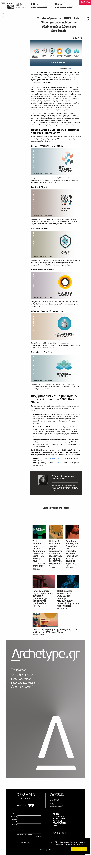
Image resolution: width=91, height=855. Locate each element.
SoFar (49, 850)
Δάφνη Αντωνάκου (75, 69)
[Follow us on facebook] (57, 833)
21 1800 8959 (54, 799)
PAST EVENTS (59, 823)
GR (3, 16)
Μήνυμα (14, 824)
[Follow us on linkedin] (60, 833)
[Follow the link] (43, 483)
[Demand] (26, 801)
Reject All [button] (63, 849)
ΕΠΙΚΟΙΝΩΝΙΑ (59, 818)
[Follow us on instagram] (63, 833)
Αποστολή (38, 837)
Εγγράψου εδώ (54, 458)
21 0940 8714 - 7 (55, 800)
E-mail (15, 822)
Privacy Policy (25, 842)
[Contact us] (54, 833)
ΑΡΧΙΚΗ (56, 814)
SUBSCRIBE (59, 816)
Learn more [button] (79, 844)
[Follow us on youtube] (66, 833)
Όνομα (15, 814)
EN (3, 14)
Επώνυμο (14, 816)
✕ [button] (87, 840)
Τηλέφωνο (14, 819)
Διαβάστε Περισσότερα (36, 569)
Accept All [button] (79, 849)
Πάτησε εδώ (58, 463)
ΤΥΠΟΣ (56, 825)
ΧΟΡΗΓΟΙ (57, 821)
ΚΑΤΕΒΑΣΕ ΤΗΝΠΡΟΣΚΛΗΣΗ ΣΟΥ (85, 2)
